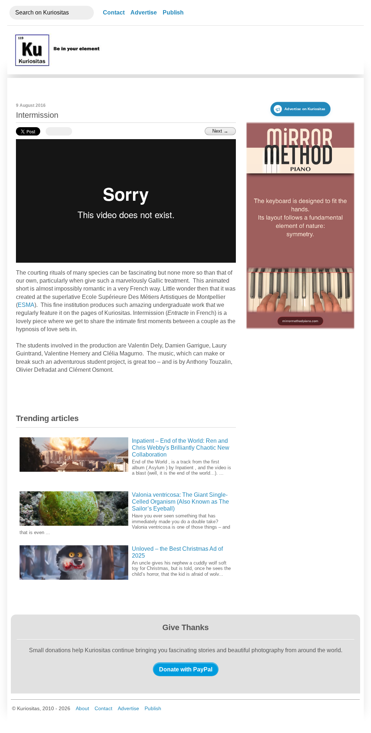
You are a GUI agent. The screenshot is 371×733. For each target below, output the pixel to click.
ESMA (26, 305)
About (82, 708)
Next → (220, 131)
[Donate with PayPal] (185, 669)
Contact (114, 12)
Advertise (143, 12)
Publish (173, 12)
